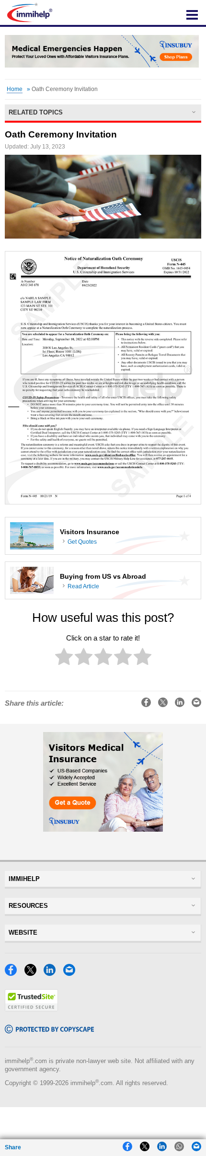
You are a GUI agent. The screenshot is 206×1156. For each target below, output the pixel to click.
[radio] (64, 658)
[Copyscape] (49, 1030)
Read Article (83, 586)
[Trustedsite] (31, 1008)
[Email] (71, 973)
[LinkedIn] (52, 973)
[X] (33, 973)
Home (15, 89)
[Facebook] (13, 973)
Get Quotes (82, 541)
